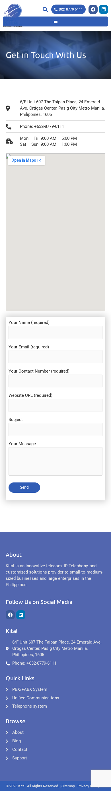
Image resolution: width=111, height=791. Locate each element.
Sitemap (68, 786)
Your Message (22, 443)
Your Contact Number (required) (39, 371)
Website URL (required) (30, 395)
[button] (45, 9)
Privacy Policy (88, 786)
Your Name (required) (29, 322)
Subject (16, 419)
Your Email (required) (29, 347)
